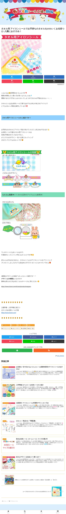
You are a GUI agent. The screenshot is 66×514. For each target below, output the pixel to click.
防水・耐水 (31, 328)
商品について (31, 325)
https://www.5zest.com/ (8, 313)
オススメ (14, 325)
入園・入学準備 (22, 325)
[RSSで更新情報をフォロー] (49, 350)
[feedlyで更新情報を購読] (17, 350)
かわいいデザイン (16, 328)
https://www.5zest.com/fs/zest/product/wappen (16, 286)
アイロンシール (6, 325)
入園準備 (24, 328)
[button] (54, 81)
